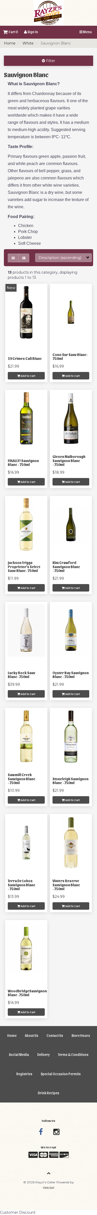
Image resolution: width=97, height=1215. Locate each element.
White (28, 43)
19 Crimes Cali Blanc (25, 358)
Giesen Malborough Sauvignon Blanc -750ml (69, 460)
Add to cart (27, 375)
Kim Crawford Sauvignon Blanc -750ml (66, 566)
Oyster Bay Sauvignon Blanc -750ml (71, 675)
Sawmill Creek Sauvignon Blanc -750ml (21, 779)
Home (10, 43)
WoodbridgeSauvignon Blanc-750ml (27, 993)
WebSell (48, 1188)
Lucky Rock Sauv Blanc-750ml (21, 675)
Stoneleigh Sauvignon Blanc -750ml (70, 781)
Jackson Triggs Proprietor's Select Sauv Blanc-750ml (24, 566)
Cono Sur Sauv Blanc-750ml (70, 356)
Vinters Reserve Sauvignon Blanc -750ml (66, 885)
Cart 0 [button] (13, 32)
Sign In (32, 32)
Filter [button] (50, 60)
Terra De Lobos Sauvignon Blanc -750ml (21, 885)
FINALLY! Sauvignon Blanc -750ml (23, 462)
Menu (87, 32)
